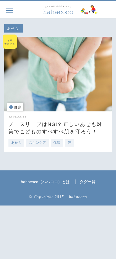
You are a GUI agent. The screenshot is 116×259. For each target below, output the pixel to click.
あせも (16, 143)
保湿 (56, 143)
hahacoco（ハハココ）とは (45, 181)
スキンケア (37, 143)
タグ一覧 (87, 181)
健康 (18, 107)
